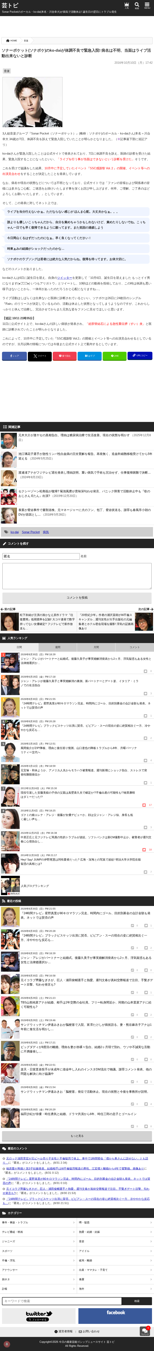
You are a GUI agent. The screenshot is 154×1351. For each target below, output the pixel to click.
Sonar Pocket (31, 532)
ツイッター (64, 277)
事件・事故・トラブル (15, 1222)
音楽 (26, 40)
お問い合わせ (91, 1331)
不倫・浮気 (8, 1260)
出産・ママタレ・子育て (93, 1269)
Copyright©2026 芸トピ (77, 1343)
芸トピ (10, 5)
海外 (81, 1288)
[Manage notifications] (7, 1344)
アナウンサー (10, 1269)
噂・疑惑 (84, 1222)
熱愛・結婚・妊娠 (89, 1231)
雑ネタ (6, 1279)
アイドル (84, 1251)
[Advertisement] (77, 26)
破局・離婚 (85, 1260)
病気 (46, 532)
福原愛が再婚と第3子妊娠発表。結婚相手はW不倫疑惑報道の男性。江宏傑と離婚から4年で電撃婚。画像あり (75, 1168)
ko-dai (15, 532)
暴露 (81, 1279)
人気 (127, 8)
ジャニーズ (8, 1241)
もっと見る (77, 1135)
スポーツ (7, 1251)
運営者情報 (66, 1331)
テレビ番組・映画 (12, 1231)
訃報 (4, 1288)
